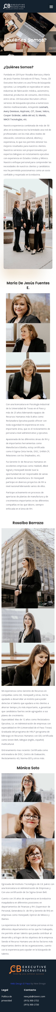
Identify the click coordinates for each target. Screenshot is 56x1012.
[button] (51, 7)
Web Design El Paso (20, 983)
